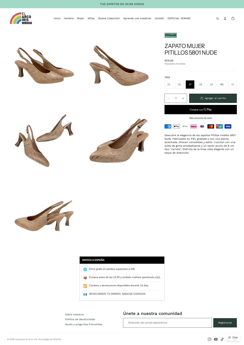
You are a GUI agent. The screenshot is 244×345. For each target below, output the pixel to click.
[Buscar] (217, 18)
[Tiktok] (222, 339)
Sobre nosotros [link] (74, 314)
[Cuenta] (225, 18)
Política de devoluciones (80, 319)
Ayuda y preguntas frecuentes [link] (83, 324)
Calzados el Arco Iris (26, 339)
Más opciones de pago (200, 118)
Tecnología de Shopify (49, 339)
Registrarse (225, 322)
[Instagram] (209, 339)
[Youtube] (216, 339)
